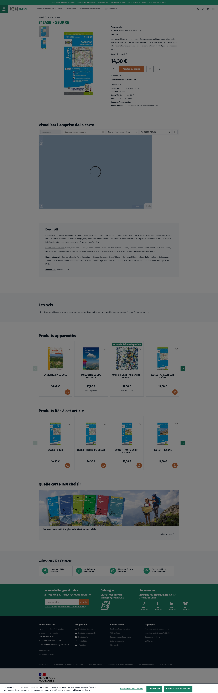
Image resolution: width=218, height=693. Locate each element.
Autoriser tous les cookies (178, 688)
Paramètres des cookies (131, 688)
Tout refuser (154, 688)
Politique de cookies (80, 690)
